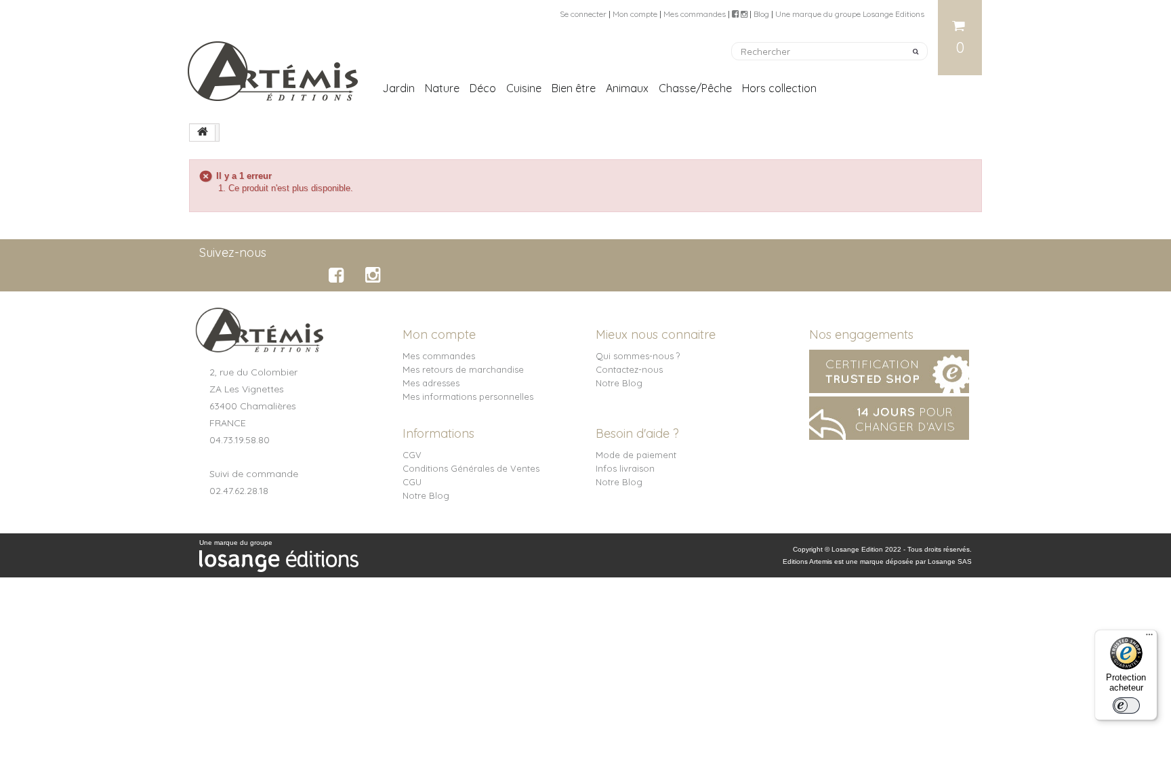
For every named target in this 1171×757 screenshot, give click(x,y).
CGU (412, 481)
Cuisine (523, 88)
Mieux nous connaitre (656, 334)
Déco (483, 88)
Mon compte (635, 14)
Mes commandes (694, 14)
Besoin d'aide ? (637, 433)
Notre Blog (619, 382)
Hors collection (779, 88)
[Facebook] (338, 275)
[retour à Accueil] (202, 133)
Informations (438, 433)
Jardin (398, 88)
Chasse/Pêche (695, 88)
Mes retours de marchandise (463, 369)
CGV (412, 454)
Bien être (574, 88)
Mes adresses (431, 382)
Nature (442, 88)
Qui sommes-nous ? (638, 355)
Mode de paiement (636, 454)
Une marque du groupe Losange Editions (849, 14)
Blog (761, 14)
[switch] (1126, 705)
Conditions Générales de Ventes (471, 468)
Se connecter (583, 14)
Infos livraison (625, 468)
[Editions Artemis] (274, 65)
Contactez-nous (629, 369)
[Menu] (1149, 638)
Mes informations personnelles (468, 396)
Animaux (627, 88)
